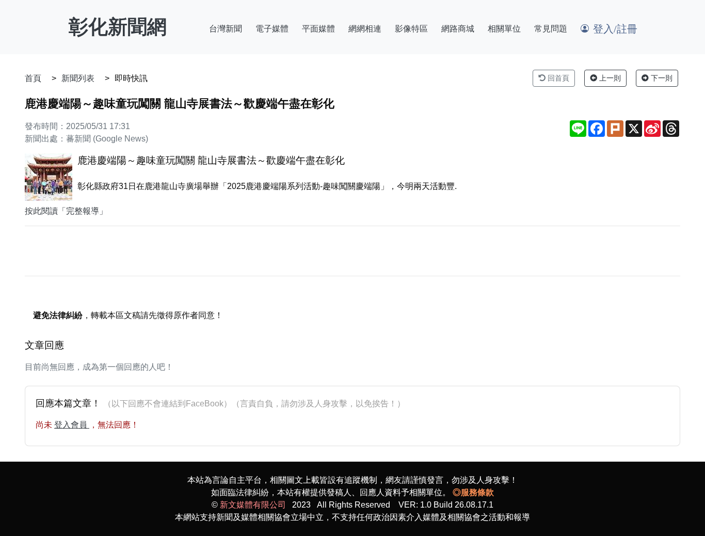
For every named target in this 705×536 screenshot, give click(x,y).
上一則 (609, 78)
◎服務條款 (473, 492)
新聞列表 (77, 78)
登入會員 (71, 424)
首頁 (33, 78)
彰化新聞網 (118, 27)
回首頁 (557, 78)
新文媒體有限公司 (253, 504)
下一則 (660, 78)
